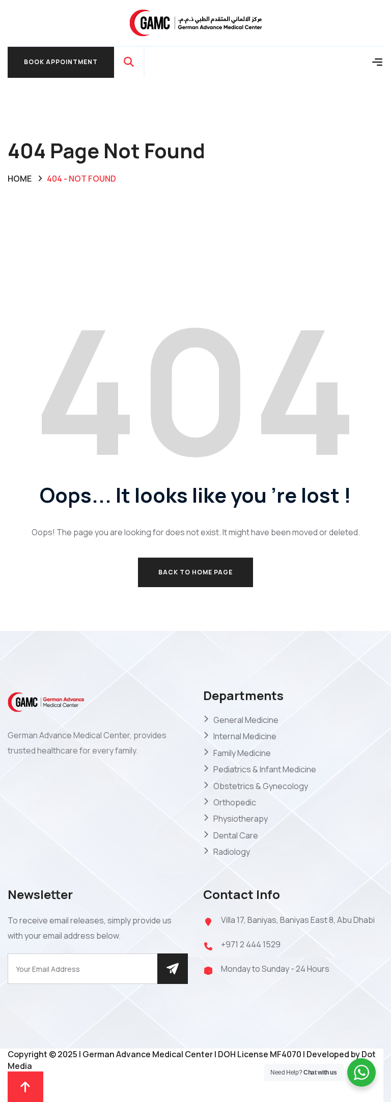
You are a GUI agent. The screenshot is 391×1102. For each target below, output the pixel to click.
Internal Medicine (244, 736)
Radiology (231, 851)
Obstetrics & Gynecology (260, 786)
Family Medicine (242, 753)
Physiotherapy (240, 818)
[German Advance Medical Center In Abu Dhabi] (195, 22)
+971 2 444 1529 (251, 944)
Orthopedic (234, 802)
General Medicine (245, 720)
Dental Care (235, 835)
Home (20, 178)
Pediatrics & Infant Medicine (264, 769)
